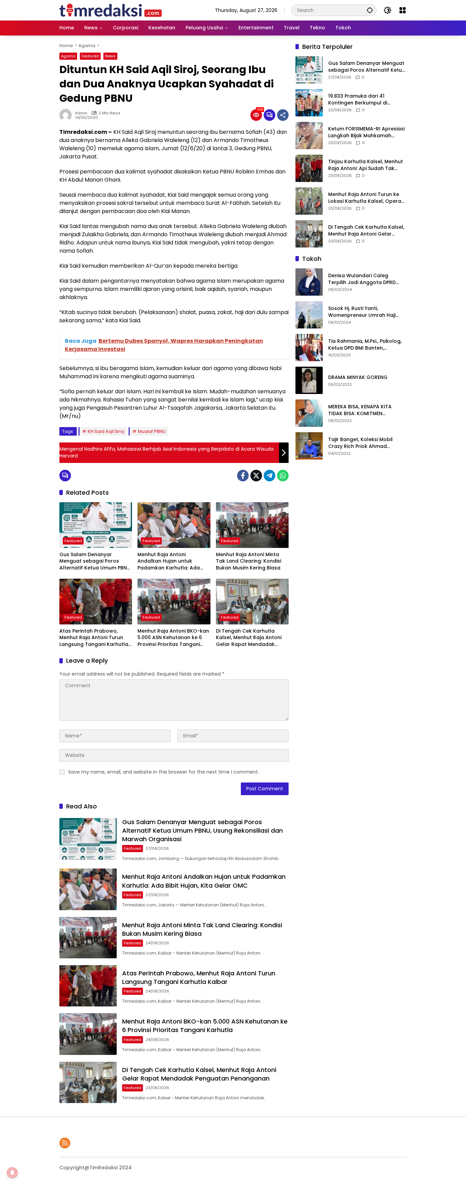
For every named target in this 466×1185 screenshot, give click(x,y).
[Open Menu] (402, 10)
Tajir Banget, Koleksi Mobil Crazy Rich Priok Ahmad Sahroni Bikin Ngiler (360, 443)
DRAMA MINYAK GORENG (358, 378)
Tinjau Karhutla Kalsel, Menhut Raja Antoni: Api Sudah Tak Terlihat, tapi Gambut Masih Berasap (365, 165)
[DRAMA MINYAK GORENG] (309, 380)
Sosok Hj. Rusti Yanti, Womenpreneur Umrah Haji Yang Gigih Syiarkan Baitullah (364, 312)
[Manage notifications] (12, 1172)
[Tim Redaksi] (110, 9)
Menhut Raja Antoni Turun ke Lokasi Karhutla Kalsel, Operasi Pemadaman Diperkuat (366, 198)
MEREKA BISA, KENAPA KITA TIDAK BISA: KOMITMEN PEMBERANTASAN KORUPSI (360, 410)
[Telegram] (269, 475)
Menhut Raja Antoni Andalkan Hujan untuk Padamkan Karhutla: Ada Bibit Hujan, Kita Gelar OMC (170, 561)
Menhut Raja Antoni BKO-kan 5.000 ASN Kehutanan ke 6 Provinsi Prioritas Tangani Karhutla (173, 638)
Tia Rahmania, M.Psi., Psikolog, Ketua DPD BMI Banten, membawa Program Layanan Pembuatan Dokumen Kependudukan (365, 345)
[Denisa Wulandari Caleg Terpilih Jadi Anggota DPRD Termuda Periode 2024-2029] (309, 282)
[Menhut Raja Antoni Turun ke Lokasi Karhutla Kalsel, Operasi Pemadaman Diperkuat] (309, 201)
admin (81, 113)
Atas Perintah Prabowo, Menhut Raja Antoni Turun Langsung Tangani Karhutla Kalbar (93, 638)
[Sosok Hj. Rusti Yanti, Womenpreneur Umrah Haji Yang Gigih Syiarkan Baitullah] (309, 314)
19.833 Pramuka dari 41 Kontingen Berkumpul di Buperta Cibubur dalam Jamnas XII (357, 100)
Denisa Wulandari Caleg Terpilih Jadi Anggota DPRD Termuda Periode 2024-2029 (364, 279)
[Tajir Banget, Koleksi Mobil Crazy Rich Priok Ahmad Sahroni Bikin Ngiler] (309, 446)
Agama (68, 56)
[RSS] (64, 1143)
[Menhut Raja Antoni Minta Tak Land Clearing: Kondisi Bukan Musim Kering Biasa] (252, 525)
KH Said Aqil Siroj (106, 431)
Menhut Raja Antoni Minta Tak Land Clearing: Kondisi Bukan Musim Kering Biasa (248, 561)
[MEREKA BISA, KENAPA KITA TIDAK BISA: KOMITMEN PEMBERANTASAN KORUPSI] (309, 413)
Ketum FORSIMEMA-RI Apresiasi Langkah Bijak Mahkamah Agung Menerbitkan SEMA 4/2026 (366, 132)
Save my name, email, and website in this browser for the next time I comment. (163, 771)
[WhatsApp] (283, 475)
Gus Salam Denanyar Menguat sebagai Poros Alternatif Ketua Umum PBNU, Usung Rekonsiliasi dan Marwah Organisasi (95, 561)
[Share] (283, 115)
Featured (90, 56)
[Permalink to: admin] (67, 115)
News (110, 56)
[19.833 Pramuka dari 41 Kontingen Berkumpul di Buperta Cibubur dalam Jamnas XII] (309, 102)
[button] (370, 10)
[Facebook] (243, 475)
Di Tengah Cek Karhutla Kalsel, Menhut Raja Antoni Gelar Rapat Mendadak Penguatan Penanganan (248, 638)
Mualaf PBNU (151, 431)
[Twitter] (256, 475)
